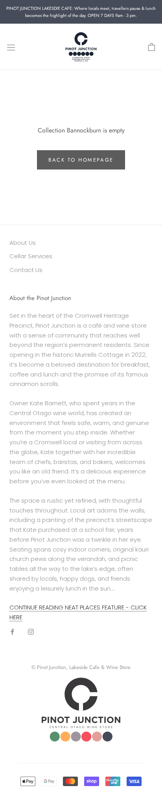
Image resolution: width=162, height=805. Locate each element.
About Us (22, 243)
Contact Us (25, 270)
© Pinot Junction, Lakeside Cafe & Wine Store (81, 667)
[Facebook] (12, 632)
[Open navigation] (11, 47)
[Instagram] (31, 632)
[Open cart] (151, 47)
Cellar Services (30, 256)
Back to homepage (81, 160)
